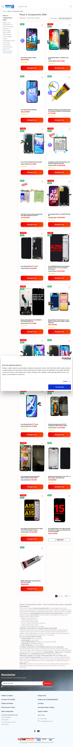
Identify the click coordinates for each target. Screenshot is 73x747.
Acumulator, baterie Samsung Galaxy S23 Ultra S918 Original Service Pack (31, 214)
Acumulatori (6, 28)
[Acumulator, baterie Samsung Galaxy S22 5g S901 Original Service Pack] (59, 143)
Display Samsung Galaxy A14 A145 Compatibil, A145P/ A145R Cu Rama (57, 425)
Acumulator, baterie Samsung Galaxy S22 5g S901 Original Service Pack (59, 162)
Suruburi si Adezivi (8, 26)
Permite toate (59, 387)
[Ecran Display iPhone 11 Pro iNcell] (59, 355)
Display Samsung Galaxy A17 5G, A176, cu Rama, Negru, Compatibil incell (59, 477)
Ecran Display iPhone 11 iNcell (28, 57)
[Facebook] (34, 731)
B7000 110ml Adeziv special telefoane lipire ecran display (31, 581)
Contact (41, 703)
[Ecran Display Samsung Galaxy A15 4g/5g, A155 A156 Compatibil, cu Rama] (31, 510)
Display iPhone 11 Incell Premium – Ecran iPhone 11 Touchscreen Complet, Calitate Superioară (58, 321)
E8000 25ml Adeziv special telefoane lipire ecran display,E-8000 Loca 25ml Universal (59, 110)
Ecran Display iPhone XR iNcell (28, 109)
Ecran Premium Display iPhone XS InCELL (31, 162)
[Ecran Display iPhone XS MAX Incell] (31, 355)
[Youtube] (38, 731)
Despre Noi (42, 695)
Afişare (65, 381)
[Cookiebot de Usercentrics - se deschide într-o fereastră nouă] (63, 358)
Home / (5, 11)
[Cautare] (64, 6)
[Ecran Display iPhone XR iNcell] (31, 91)
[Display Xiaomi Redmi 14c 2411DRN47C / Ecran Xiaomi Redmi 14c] (31, 301)
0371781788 (43, 718)
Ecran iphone (6, 45)
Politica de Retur (7, 703)
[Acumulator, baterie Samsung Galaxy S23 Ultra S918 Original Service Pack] (31, 196)
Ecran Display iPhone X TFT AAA (29, 266)
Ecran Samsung (7, 47)
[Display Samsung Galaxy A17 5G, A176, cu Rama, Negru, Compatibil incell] (59, 458)
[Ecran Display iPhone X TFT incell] (31, 406)
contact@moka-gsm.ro (46, 721)
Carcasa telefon (7, 36)
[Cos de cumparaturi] (71, 6)
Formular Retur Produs (46, 707)
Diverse (5, 38)
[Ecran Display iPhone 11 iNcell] (31, 39)
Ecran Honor (6, 42)
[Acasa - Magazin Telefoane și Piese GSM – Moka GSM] (9, 6)
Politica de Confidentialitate (46, 686)
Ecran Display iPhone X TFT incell (29, 424)
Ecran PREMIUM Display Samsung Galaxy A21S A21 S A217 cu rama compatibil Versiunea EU (59, 268)
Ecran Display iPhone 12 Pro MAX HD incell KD (59, 214)
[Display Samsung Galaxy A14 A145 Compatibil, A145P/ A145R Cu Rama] (59, 406)
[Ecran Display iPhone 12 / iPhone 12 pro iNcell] (59, 39)
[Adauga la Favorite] (42, 25)
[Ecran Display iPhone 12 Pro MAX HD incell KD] (59, 196)
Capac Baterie (7, 34)
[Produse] (2, 7)
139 (66, 596)
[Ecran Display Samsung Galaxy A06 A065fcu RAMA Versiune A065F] (31, 458)
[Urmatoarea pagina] (69, 596)
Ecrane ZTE (6, 49)
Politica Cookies (7, 695)
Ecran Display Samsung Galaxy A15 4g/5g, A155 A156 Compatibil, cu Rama (32, 529)
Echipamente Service (9, 40)
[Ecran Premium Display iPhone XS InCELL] (31, 143)
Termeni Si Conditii (8, 699)
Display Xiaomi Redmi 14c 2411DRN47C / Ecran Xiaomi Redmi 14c (31, 320)
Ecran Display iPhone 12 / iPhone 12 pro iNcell (58, 58)
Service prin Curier (8, 707)
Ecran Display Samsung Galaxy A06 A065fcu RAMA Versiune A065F (30, 477)
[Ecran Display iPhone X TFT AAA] (31, 248)
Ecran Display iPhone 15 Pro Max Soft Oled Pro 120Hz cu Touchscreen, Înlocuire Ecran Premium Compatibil (59, 530)
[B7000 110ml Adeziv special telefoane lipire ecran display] (31, 562)
